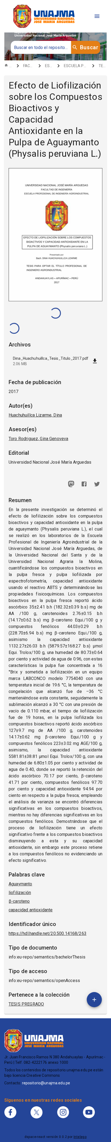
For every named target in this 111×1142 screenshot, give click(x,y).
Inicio (10, 66)
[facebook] (84, 484)
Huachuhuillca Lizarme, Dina (35, 415)
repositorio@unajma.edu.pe (46, 1083)
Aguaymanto (20, 883)
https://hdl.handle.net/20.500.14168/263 (47, 933)
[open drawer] (97, 16)
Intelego (80, 1137)
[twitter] (97, 484)
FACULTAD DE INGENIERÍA (28, 66)
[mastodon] (71, 484)
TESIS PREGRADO (103, 66)
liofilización (20, 892)
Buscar (89, 47)
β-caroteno (19, 901)
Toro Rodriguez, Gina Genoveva (38, 438)
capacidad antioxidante (31, 909)
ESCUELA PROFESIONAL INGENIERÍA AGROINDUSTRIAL (76, 66)
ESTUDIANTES (49, 66)
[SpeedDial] (94, 999)
